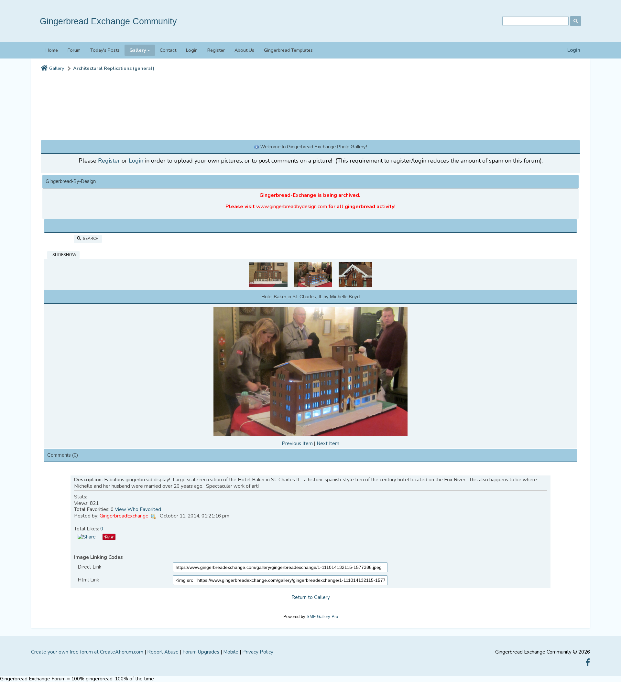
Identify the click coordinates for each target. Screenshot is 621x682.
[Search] (575, 21)
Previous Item (297, 443)
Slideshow (63, 254)
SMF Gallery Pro (322, 616)
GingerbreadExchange (124, 516)
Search (90, 238)
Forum (74, 50)
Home (52, 50)
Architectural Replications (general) (113, 68)
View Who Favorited (138, 509)
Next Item (328, 443)
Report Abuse (163, 652)
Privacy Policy (257, 652)
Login (573, 50)
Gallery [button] (137, 50)
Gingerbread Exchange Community (108, 21)
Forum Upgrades (200, 652)
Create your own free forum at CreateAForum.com (87, 652)
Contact (168, 50)
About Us (244, 50)
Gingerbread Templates (288, 50)
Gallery (56, 68)
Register (216, 50)
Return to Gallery (310, 597)
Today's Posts (105, 50)
